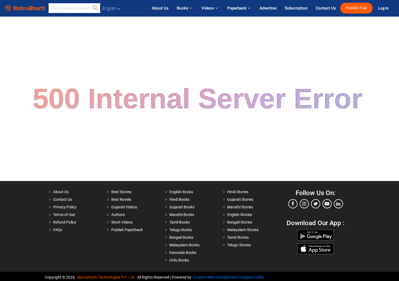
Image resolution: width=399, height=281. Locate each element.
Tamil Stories (238, 237)
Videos (208, 8)
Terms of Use (64, 214)
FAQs (57, 230)
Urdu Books (179, 260)
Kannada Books (182, 252)
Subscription (296, 8)
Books (183, 8)
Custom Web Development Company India (228, 277)
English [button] (109, 8)
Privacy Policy (65, 207)
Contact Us (326, 8)
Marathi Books (181, 214)
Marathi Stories (240, 207)
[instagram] (304, 203)
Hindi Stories (237, 192)
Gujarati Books (181, 207)
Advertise (268, 8)
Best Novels (121, 199)
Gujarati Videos (124, 207)
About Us (160, 8)
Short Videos (122, 222)
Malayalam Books (184, 245)
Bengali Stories (239, 222)
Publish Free (356, 8)
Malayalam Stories (242, 230)
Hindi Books (179, 199)
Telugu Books (180, 230)
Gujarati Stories (240, 199)
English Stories (239, 214)
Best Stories (121, 192)
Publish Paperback (127, 230)
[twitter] (315, 203)
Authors (118, 214)
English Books (181, 192)
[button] (95, 8)
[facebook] (292, 203)
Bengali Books (181, 237)
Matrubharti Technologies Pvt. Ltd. (107, 277)
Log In (383, 8)
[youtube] (327, 203)
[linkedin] (338, 203)
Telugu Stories (239, 245)
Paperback (237, 8)
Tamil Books (179, 222)
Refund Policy (64, 222)
